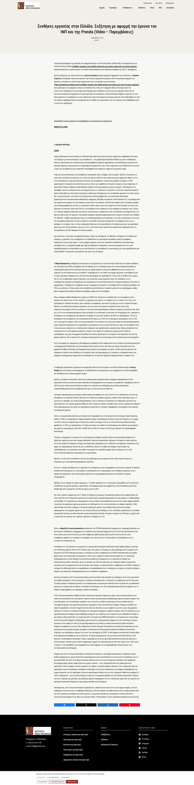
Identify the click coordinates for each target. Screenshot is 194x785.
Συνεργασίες (170, 3)
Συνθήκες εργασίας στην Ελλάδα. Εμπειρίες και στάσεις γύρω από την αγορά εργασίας (104, 66)
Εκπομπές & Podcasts (109, 745)
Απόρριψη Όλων (42, 781)
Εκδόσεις (104, 739)
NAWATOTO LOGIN (60, 127)
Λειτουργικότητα (54, 777)
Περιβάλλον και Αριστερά (73, 755)
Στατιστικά (66, 777)
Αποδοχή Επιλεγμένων (57, 781)
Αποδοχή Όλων (72, 781)
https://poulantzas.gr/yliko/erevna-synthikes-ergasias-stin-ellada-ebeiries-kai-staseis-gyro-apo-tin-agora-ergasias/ (97, 85)
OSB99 (56, 150)
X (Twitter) (145, 739)
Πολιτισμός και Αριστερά (73, 750)
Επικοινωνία (148, 3)
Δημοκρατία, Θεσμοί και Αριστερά (76, 760)
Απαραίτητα (41, 777)
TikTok (144, 748)
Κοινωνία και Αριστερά (72, 745)
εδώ (103, 774)
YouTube (145, 752)
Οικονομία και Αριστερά (72, 739)
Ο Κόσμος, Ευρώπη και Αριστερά (75, 734)
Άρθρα (96, 40)
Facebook (145, 735)
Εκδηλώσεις (105, 734)
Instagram (145, 744)
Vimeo (144, 757)
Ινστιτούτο (158, 3)
